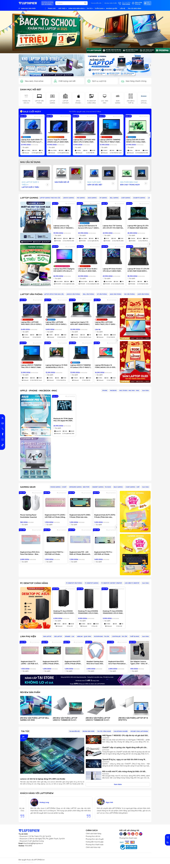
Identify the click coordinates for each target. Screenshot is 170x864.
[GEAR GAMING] (135, 554)
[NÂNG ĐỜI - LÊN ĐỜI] (52, 65)
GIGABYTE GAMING (139, 198)
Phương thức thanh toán (94, 845)
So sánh (26, 147)
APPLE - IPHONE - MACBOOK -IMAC (38, 390)
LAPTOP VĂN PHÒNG (31, 294)
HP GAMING (103, 198)
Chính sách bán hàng (93, 834)
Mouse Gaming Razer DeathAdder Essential (28, 516)
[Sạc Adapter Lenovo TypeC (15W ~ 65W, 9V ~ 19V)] (139, 650)
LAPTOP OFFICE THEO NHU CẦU (54, 294)
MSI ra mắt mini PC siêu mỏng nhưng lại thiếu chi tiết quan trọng (123, 771)
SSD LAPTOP (58, 636)
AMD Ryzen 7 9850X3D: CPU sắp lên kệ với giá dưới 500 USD (125, 735)
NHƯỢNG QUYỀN (111, 8)
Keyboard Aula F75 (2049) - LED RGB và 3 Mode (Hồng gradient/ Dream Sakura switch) (55, 516)
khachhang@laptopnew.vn (33, 843)
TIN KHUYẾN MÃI (96, 3)
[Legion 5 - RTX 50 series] (118, 65)
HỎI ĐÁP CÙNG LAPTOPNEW (139, 731)
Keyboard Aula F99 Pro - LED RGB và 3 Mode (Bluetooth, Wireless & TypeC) (103, 553)
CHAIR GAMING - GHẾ (132, 487)
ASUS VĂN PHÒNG (115, 294)
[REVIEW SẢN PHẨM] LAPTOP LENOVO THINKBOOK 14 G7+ (98, 719)
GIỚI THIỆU (62, 8)
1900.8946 (28, 846)
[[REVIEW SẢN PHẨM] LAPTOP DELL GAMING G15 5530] (35, 705)
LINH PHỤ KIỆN (28, 636)
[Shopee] (136, 833)
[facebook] (2, 434)
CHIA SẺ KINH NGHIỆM (121, 731)
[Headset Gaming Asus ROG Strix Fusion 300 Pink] (96, 650)
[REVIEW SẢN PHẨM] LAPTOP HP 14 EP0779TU (133, 719)
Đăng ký (137, 4)
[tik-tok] (2, 445)
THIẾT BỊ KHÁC (134, 636)
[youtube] (2, 439)
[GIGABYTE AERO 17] (35, 458)
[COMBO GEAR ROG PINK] (135, 511)
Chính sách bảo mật (93, 847)
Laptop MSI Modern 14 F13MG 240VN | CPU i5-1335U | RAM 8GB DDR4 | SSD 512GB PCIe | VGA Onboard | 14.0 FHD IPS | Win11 (105, 366)
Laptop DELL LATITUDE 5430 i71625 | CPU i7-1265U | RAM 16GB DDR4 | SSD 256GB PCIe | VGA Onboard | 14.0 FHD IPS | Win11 (105, 323)
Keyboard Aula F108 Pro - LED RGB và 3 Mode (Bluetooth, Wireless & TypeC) (54, 553)
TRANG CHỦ (52, 8)
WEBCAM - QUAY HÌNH (84, 636)
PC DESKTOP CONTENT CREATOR (111, 583)
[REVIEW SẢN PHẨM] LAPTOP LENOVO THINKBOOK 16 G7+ (65, 719)
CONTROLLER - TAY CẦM (119, 636)
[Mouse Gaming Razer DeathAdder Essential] (31, 502)
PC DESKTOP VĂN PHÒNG (74, 583)
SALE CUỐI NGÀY (31, 111)
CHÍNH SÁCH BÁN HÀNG (76, 8)
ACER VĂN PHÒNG (143, 294)
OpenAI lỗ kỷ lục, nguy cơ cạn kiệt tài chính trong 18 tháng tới (123, 759)
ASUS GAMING (92, 198)
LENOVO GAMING (68, 198)
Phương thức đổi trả (93, 836)
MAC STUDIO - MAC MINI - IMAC (129, 390)
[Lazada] (140, 833)
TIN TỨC (89, 8)
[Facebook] (121, 833)
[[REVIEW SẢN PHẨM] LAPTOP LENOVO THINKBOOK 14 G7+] (101, 705)
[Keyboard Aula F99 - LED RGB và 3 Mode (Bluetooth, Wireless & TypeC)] (80, 539)
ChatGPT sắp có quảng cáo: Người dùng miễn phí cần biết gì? (124, 747)
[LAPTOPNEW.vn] (28, 3)
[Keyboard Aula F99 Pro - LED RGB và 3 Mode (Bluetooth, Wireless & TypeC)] (105, 539)
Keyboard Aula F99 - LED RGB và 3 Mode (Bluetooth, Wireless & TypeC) (80, 553)
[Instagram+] (128, 833)
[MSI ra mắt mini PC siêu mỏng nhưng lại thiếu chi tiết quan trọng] (93, 775)
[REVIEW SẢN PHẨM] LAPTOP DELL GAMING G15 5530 (34, 719)
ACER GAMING (125, 198)
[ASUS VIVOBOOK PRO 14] (35, 415)
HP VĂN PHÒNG (102, 294)
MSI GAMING (81, 198)
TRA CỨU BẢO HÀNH (134, 8)
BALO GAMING (118, 487)
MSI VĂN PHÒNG (129, 294)
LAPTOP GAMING (29, 197)
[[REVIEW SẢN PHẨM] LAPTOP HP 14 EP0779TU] (134, 705)
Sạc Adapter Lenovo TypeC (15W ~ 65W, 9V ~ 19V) (139, 662)
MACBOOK (113, 390)
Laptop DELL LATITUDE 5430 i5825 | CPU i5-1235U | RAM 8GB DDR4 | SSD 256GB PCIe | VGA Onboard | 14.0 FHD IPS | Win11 (84, 141)
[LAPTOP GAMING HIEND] (35, 222)
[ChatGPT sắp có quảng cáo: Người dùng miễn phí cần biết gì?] (93, 751)
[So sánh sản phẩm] (2, 429)
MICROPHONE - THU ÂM (101, 636)
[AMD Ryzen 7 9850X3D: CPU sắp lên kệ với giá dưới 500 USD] (93, 739)
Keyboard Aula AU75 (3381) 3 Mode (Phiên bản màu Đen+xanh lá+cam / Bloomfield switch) (80, 516)
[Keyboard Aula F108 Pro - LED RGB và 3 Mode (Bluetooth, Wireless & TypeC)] (56, 539)
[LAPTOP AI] (135, 319)
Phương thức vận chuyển (95, 839)
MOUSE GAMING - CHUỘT (58, 487)
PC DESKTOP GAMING (91, 583)
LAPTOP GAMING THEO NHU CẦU (50, 198)
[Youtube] (132, 833)
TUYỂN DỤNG (99, 8)
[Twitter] (125, 833)
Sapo (31, 862)
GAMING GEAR (27, 487)
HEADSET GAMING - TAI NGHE (101, 487)
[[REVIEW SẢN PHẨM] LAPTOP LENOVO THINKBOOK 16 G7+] (68, 705)
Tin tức (25, 731)
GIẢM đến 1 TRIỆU (85, 111)
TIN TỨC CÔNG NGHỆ (104, 731)
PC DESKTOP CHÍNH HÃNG (34, 583)
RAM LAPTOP (47, 636)
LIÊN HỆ (122, 8)
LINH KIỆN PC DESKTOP (132, 583)
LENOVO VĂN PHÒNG (73, 294)
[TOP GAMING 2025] (35, 265)
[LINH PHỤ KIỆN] (85, 680)
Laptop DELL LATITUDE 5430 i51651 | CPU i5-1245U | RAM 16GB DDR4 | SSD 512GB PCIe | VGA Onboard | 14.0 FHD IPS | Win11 (56, 323)
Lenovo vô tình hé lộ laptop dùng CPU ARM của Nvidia (42, 779)
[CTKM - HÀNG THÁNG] (85, 32)
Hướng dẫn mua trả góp (94, 842)
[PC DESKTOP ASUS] (35, 608)
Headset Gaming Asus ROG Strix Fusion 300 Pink (95, 662)
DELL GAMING (114, 198)
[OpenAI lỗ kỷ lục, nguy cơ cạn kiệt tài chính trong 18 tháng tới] (93, 763)
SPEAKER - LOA (69, 636)
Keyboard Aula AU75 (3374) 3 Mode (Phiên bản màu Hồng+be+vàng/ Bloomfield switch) (105, 516)
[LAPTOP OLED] (135, 362)
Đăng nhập (138, 2)
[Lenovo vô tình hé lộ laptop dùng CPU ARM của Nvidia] (52, 755)
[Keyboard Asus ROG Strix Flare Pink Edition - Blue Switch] (31, 539)
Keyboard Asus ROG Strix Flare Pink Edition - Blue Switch (30, 553)
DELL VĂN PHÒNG (88, 294)
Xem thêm (145, 390)
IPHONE (104, 390)
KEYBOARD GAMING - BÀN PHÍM (79, 487)
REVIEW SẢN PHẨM (110, 3)
